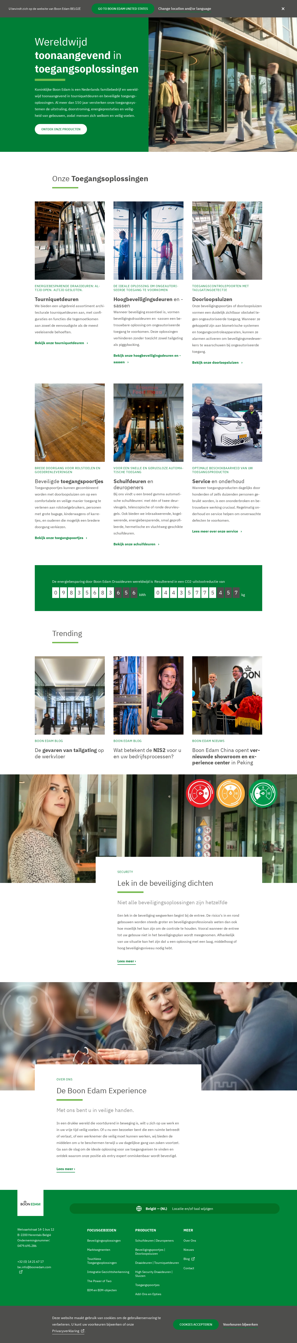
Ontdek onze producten (60, 129)
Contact (189, 1268)
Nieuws (189, 1250)
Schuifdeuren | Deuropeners (154, 1241)
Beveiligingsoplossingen (104, 1241)
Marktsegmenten (98, 1250)
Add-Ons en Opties (148, 1294)
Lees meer (125, 961)
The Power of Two (99, 1281)
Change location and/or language (184, 8)
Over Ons (190, 1241)
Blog (187, 1259)
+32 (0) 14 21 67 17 (30, 1262)
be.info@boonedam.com (34, 1267)
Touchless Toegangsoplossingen (102, 1261)
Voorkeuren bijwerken (240, 1324)
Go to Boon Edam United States (123, 9)
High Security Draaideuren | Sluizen (153, 1274)
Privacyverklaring (65, 1331)
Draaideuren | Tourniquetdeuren (157, 1263)
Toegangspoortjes (147, 1285)
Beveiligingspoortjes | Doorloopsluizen (150, 1252)
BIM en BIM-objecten (102, 1290)
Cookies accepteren (196, 1324)
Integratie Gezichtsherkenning (108, 1272)
